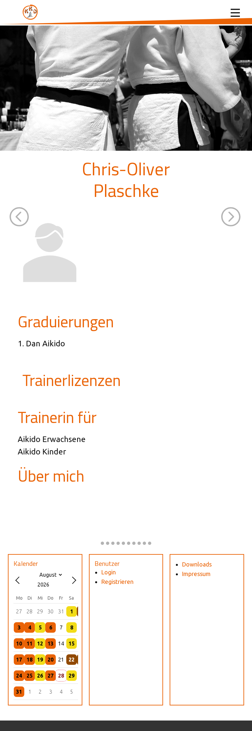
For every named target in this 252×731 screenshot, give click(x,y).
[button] (19, 216)
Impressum (196, 573)
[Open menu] (235, 12)
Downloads (197, 564)
